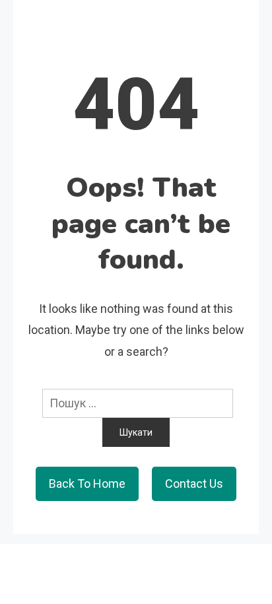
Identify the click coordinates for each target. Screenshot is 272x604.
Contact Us (194, 483)
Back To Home (87, 483)
